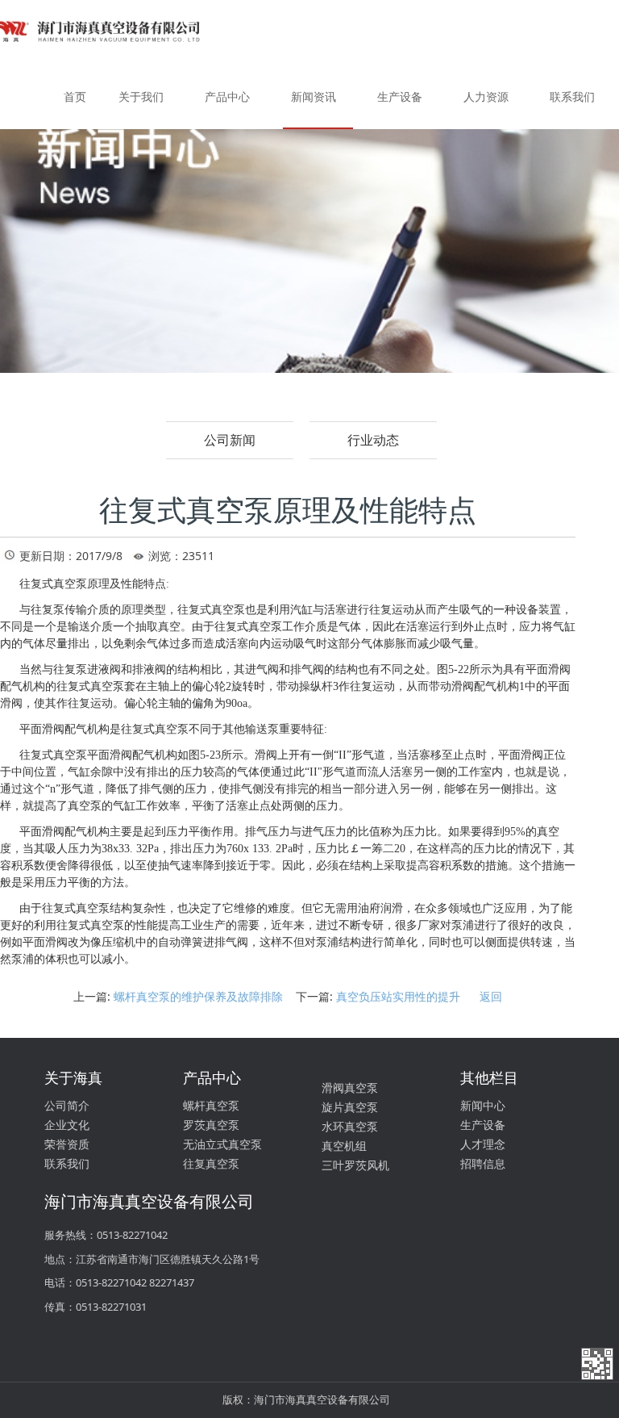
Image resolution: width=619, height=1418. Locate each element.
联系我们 (66, 1163)
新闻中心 (482, 1105)
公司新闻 (229, 440)
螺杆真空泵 (211, 1105)
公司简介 (66, 1105)
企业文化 (66, 1124)
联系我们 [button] (572, 96)
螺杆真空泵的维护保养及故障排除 (198, 996)
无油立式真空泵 (222, 1144)
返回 (491, 996)
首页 (75, 96)
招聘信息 (482, 1163)
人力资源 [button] (486, 96)
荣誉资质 (66, 1144)
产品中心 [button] (227, 96)
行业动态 (373, 440)
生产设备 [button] (399, 96)
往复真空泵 (211, 1163)
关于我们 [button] (141, 96)
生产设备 (482, 1124)
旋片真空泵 (350, 1107)
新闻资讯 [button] (313, 96)
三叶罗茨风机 (355, 1165)
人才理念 (482, 1144)
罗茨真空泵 (211, 1124)
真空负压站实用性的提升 (398, 996)
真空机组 (344, 1145)
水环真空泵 (350, 1126)
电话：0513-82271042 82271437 (119, 1282)
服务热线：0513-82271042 (106, 1235)
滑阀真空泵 (350, 1087)
